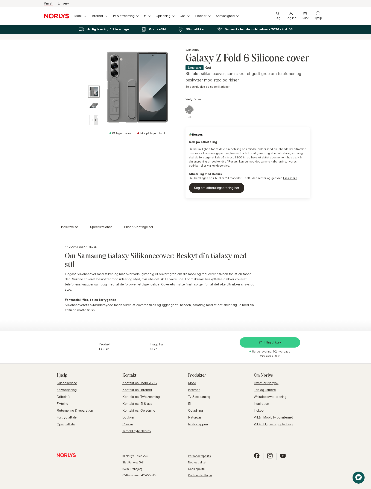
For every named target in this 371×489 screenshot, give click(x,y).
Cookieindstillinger (200, 475)
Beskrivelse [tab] (69, 227)
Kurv (305, 18)
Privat (48, 3)
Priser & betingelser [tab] (138, 227)
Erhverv (63, 3)
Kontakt (129, 375)
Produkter (197, 375)
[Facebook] (257, 457)
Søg (277, 18)
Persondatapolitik (199, 456)
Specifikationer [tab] (101, 227)
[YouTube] (283, 457)
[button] (94, 120)
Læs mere (290, 178)
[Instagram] (270, 457)
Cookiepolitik (196, 469)
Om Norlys (263, 375)
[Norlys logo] (56, 16)
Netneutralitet (197, 462)
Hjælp (318, 18)
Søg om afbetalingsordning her (216, 188)
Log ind (291, 18)
